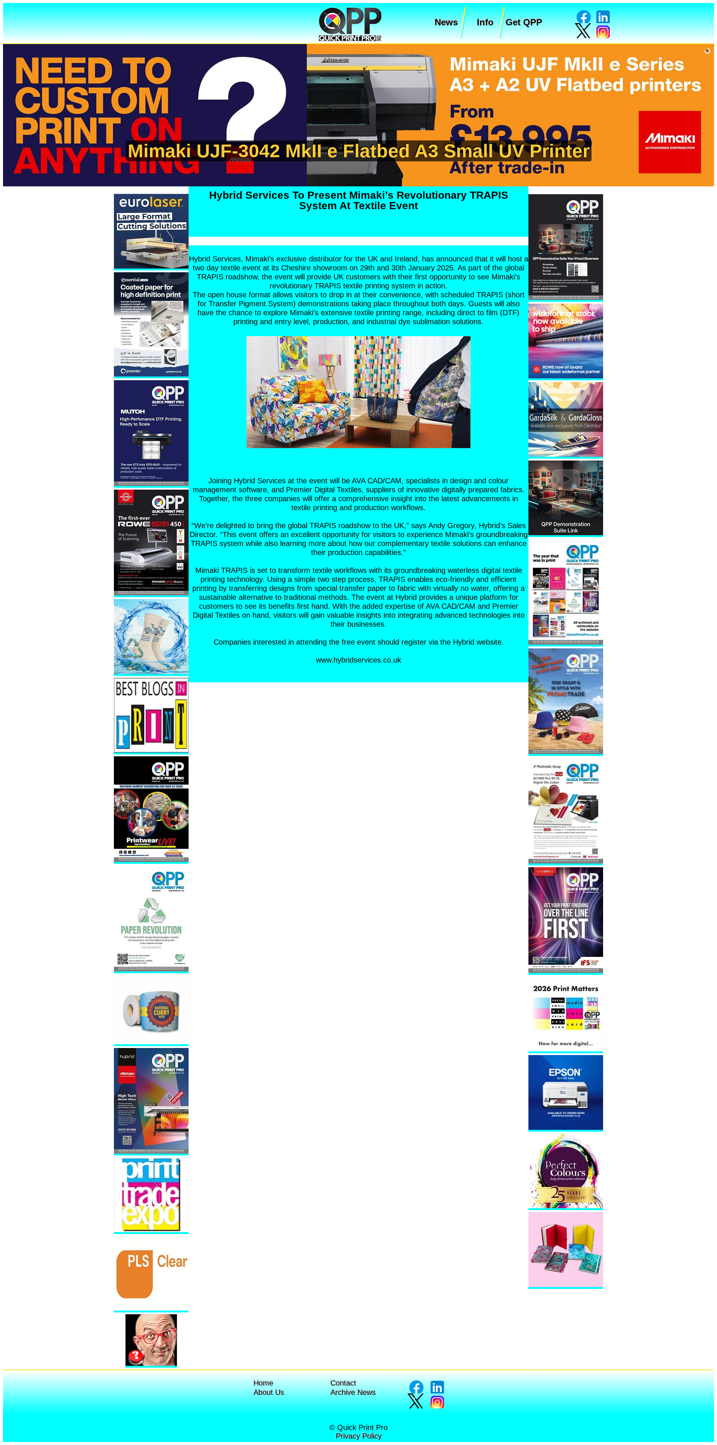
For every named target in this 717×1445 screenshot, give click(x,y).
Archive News (353, 1392)
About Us (269, 1392)
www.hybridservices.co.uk (358, 660)
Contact (343, 1383)
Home (263, 1383)
